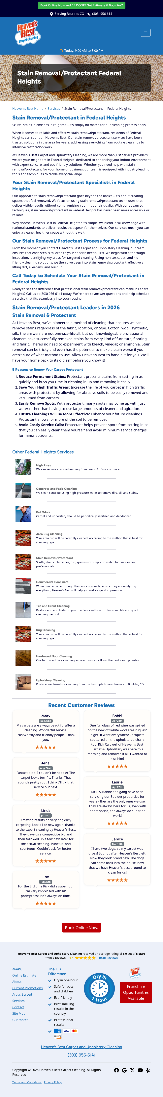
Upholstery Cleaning (50, 680)
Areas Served (22, 994)
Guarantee (20, 1020)
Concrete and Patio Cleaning (56, 489)
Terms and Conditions (27, 1082)
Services (54, 108)
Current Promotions (27, 988)
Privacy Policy (53, 1082)
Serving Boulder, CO (69, 14)
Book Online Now (81, 5)
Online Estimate (24, 975)
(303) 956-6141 (103, 14)
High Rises (43, 465)
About (16, 982)
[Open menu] (146, 33)
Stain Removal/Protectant (54, 558)
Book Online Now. (81, 927)
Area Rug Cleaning (49, 534)
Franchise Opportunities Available (136, 992)
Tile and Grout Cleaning (53, 606)
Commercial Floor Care (52, 582)
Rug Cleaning (45, 630)
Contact (18, 1007)
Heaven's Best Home (27, 108)
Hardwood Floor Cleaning (54, 656)
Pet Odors (43, 512)
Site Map (18, 1013)
